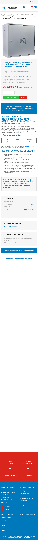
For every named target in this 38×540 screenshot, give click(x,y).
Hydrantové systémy (12, 14)
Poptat (23, 98)
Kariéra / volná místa (6, 528)
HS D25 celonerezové (9, 15)
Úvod (4, 14)
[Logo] (9, 7)
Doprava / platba (24, 493)
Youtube (7, 509)
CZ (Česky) (33, 2)
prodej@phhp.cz (20, 110)
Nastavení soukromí (20, 536)
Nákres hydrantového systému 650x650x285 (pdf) (19, 238)
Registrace (23, 505)
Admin (11, 536)
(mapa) (13, 492)
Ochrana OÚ (31, 536)
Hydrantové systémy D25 (26, 14)
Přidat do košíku (11, 98)
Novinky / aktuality (6, 517)
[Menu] (24, 7)
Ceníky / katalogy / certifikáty (9, 520)
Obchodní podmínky (25, 496)
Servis (3, 530)
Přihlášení (23, 503)
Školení (3, 525)
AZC (29, 537)
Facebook (7, 506)
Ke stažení (4, 522)
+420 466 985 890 (23, 108)
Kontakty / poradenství (26, 491)
